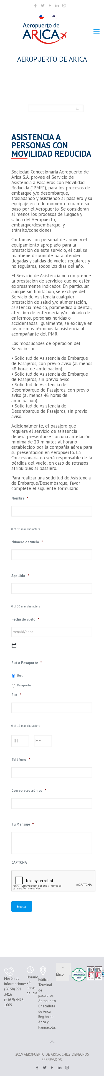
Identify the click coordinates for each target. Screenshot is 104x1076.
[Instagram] (64, 5)
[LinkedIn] (57, 5)
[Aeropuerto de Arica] (44, 33)
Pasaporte (24, 685)
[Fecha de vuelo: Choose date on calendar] (14, 645)
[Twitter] (42, 5)
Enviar (21, 906)
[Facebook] (35, 5)
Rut (20, 675)
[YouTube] (50, 5)
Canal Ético (63, 972)
